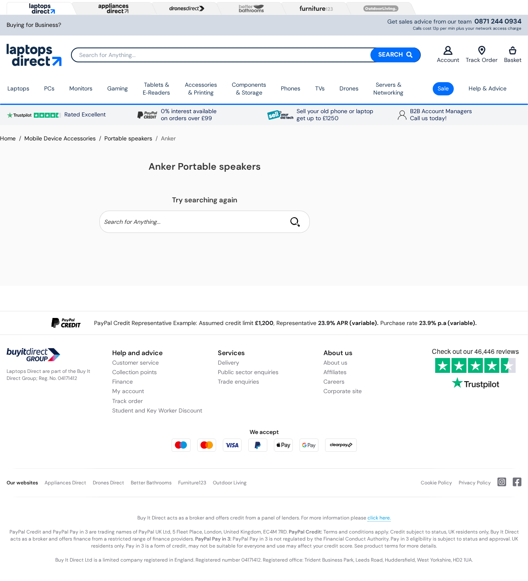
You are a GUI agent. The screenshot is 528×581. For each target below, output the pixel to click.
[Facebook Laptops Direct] (513, 485)
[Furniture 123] (314, 8)
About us (335, 362)
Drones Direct (108, 482)
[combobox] (246, 55)
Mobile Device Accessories (60, 138)
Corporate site (342, 391)
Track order (127, 401)
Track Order (481, 60)
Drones (348, 88)
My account (128, 391)
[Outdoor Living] (379, 8)
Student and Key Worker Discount (157, 410)
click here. (379, 518)
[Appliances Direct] (112, 8)
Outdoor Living (230, 482)
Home (8, 138)
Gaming (117, 88)
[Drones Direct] (185, 9)
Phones (290, 88)
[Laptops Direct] (40, 8)
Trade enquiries (238, 381)
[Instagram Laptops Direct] (498, 485)
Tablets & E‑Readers (156, 89)
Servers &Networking (388, 89)
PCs (49, 88)
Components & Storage (249, 89)
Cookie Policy (436, 482)
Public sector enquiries (248, 372)
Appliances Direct (65, 482)
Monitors (80, 88)
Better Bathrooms (151, 482)
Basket (512, 60)
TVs (320, 88)
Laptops (18, 88)
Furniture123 (192, 482)
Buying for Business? (34, 24)
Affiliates (334, 372)
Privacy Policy (475, 482)
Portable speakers (128, 138)
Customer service (135, 362)
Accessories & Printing (201, 89)
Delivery (228, 362)
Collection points (134, 372)
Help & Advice (488, 88)
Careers (333, 381)
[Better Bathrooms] (249, 8)
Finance (122, 381)
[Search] (295, 222)
